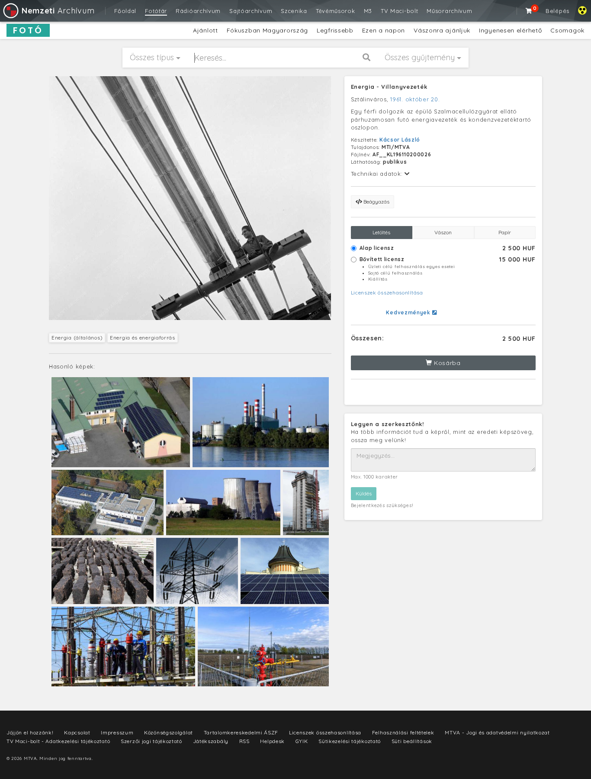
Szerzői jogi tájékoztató (151, 741)
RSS (244, 741)
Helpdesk (272, 741)
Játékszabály (210, 741)
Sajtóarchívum (250, 10)
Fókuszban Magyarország (267, 30)
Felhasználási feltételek (403, 732)
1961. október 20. (415, 99)
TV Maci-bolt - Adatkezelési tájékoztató (58, 741)
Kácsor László (399, 139)
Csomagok (567, 30)
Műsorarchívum (449, 10)
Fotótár (156, 10)
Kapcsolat (77, 732)
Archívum (58, 11)
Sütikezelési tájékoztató (349, 741)
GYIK (302, 741)
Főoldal (125, 10)
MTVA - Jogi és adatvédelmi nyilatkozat (497, 732)
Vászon (443, 232)
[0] (529, 10)
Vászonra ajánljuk (442, 30)
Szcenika (294, 10)
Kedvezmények (409, 312)
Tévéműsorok (335, 10)
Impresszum (117, 732)
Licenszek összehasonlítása (387, 292)
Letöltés (381, 232)
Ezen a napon (383, 30)
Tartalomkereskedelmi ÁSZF (241, 732)
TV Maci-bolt (399, 10)
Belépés (557, 10)
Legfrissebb (335, 30)
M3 (368, 10)
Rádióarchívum (198, 10)
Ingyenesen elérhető (510, 30)
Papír (504, 232)
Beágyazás (375, 201)
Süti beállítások (412, 741)
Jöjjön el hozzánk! (30, 732)
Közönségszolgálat (168, 732)
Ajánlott (205, 30)
